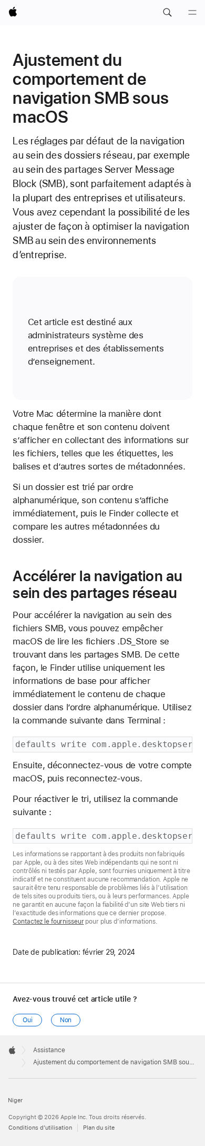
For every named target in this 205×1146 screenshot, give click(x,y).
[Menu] (192, 12)
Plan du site (99, 1127)
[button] (167, 12)
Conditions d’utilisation (40, 1127)
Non (66, 1020)
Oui (28, 1020)
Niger (15, 1100)
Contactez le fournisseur (48, 921)
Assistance (49, 1050)
